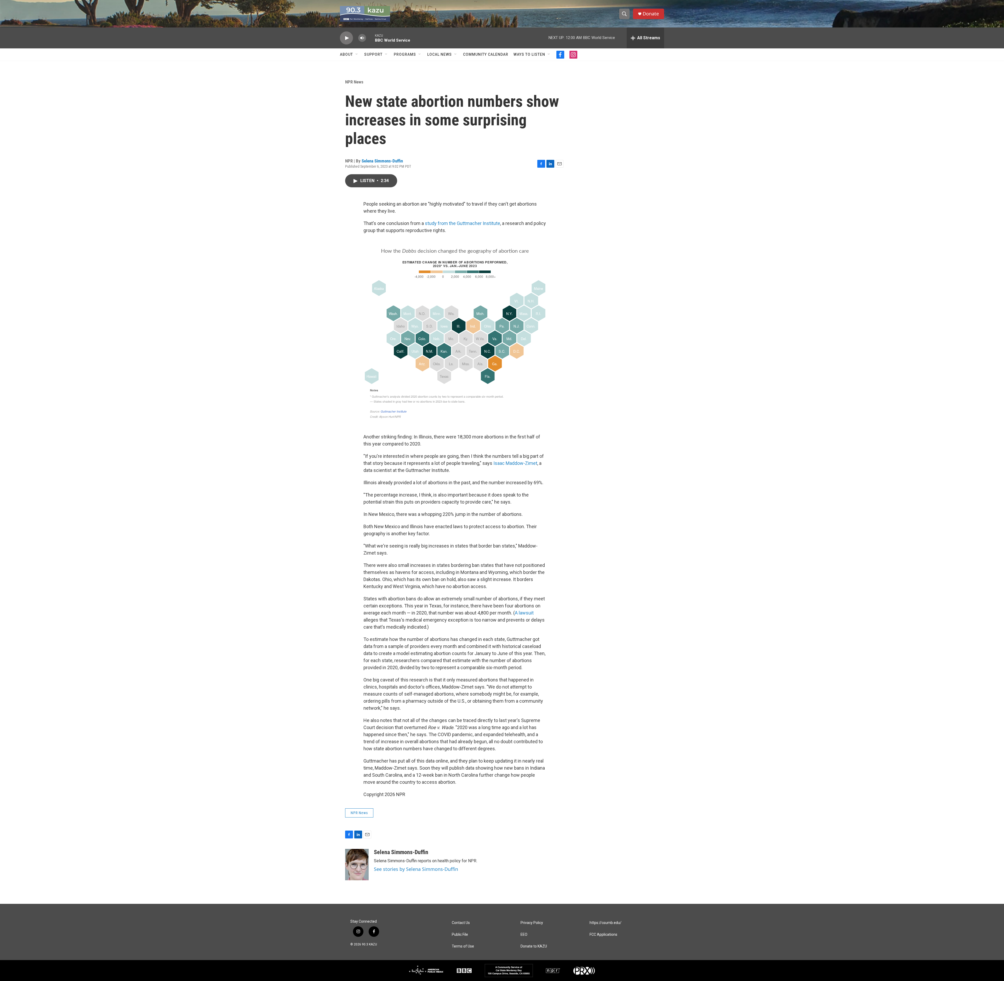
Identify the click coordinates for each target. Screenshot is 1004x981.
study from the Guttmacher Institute (462, 223)
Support (373, 54)
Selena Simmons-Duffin (382, 161)
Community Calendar (485, 54)
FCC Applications (603, 935)
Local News (439, 54)
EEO (524, 935)
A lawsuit (524, 613)
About (346, 54)
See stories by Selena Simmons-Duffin (416, 869)
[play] (346, 38)
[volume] (362, 38)
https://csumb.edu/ (605, 923)
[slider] (370, 38)
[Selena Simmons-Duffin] (357, 864)
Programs (405, 54)
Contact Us (461, 923)
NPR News (354, 81)
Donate (651, 13)
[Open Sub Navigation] (357, 54)
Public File (460, 935)
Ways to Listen (529, 54)
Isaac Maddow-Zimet (515, 463)
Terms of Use (463, 946)
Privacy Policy (532, 923)
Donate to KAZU (534, 946)
